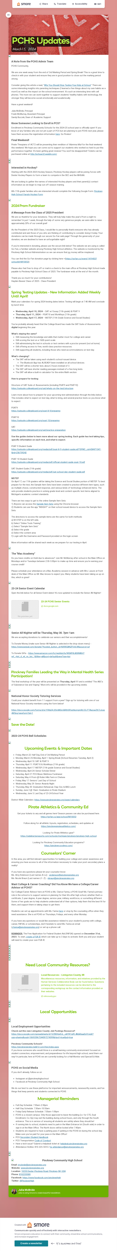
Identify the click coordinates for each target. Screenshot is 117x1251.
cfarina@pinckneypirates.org (25, 927)
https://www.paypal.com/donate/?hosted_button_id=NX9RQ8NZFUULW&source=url (50, 647)
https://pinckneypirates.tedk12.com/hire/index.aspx (35, 1047)
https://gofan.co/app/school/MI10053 (58, 816)
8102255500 (25, 1174)
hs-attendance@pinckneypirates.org (67, 1147)
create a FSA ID (33, 937)
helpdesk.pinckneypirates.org (73, 1143)
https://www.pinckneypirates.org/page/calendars (57, 800)
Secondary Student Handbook (34, 1137)
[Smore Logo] (24, 4)
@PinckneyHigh (27, 1181)
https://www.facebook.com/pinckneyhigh (42, 1177)
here (58, 134)
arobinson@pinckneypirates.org (64, 875)
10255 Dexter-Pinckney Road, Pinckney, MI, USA (43, 1171)
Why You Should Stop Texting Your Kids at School (67, 85)
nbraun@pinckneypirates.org (61, 878)
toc (8, 15)
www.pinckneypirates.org (32, 1168)
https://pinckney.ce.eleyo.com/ (58, 845)
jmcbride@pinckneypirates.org (32, 1165)
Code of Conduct (43, 1140)
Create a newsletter (31, 1243)
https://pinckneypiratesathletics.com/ (58, 826)
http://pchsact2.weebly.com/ (43, 154)
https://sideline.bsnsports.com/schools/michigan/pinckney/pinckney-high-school (59, 836)
